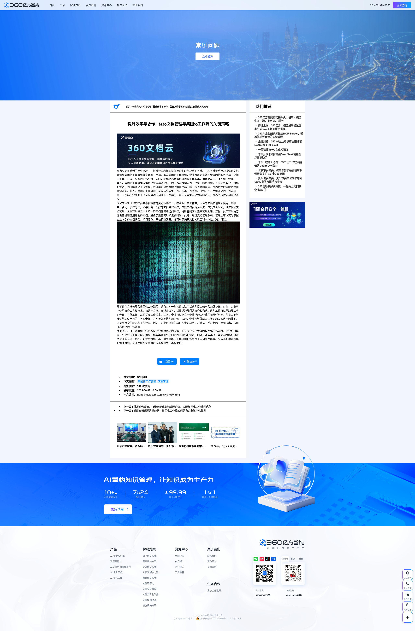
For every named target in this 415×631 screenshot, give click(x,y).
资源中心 (106, 5)
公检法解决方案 (151, 572)
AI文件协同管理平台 (120, 567)
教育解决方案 (149, 578)
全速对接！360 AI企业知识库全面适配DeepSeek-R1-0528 (278, 143)
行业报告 (179, 567)
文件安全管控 (149, 589)
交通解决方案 (149, 567)
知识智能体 (116, 561)
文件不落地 (148, 583)
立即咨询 (402, 5)
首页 (52, 5)
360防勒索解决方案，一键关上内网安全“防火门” (277, 188)
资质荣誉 (211, 561)
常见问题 (147, 106)
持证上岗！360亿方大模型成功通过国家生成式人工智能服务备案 (277, 127)
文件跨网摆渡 (149, 600)
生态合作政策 (214, 590)
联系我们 (211, 556)
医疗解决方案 (149, 561)
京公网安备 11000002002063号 (213, 619)
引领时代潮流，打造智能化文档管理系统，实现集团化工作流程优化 (172, 407)
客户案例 (91, 5)
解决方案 (75, 5)
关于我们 (137, 5)
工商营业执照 (235, 619)
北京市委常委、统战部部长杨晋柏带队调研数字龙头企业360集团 (278, 172)
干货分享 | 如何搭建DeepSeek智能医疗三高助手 (277, 156)
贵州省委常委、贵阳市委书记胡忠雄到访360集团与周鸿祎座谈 (278, 180)
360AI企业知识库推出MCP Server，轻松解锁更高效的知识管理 (278, 135)
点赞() (169, 361)
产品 (62, 5)
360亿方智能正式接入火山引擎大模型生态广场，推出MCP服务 (277, 119)
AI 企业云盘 (116, 572)
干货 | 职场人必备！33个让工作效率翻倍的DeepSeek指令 (278, 164)
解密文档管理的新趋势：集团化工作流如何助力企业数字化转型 (169, 410)
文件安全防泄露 (151, 594)
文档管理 (163, 381)
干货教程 (179, 572)
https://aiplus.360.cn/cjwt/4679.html (158, 394)
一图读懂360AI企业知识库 (273, 149)
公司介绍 (211, 567)
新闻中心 (179, 556)
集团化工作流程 (147, 381)
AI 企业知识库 (117, 556)
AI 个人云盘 (116, 578)
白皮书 (178, 561)
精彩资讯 (136, 106)
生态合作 (122, 5)
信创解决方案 (149, 605)
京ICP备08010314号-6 (183, 619)
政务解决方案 (149, 556)
